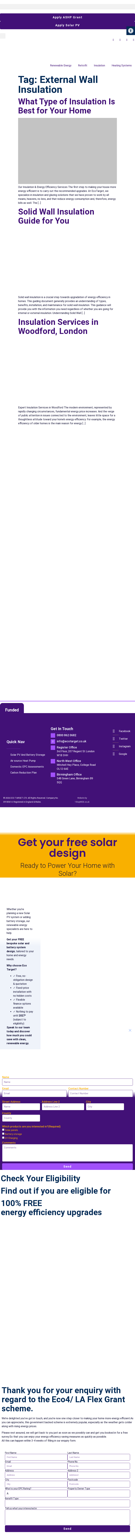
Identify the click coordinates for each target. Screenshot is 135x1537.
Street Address (11, 1102)
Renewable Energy (60, 65)
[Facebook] (116, 731)
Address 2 (73, 1470)
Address (9, 1470)
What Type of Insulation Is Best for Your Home (66, 106)
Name (5, 1077)
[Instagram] (116, 746)
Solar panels (11, 1130)
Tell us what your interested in (21, 1508)
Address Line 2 (51, 1102)
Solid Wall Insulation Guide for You (56, 216)
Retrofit (82, 65)
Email (5, 1088)
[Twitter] (116, 739)
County (6, 1113)
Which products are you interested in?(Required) (31, 1126)
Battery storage (13, 1134)
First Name (10, 1453)
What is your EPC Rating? (18, 1488)
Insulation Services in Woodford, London (58, 326)
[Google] (116, 754)
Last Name (73, 1453)
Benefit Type (12, 1498)
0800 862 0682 (66, 735)
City (88, 1102)
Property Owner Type (79, 1488)
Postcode (73, 1480)
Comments (9, 1142)
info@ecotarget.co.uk (71, 741)
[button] (67, 6)
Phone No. (73, 1462)
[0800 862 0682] (53, 735)
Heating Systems (122, 65)
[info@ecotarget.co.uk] (53, 741)
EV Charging (11, 1138)
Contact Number (78, 1088)
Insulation (99, 65)
